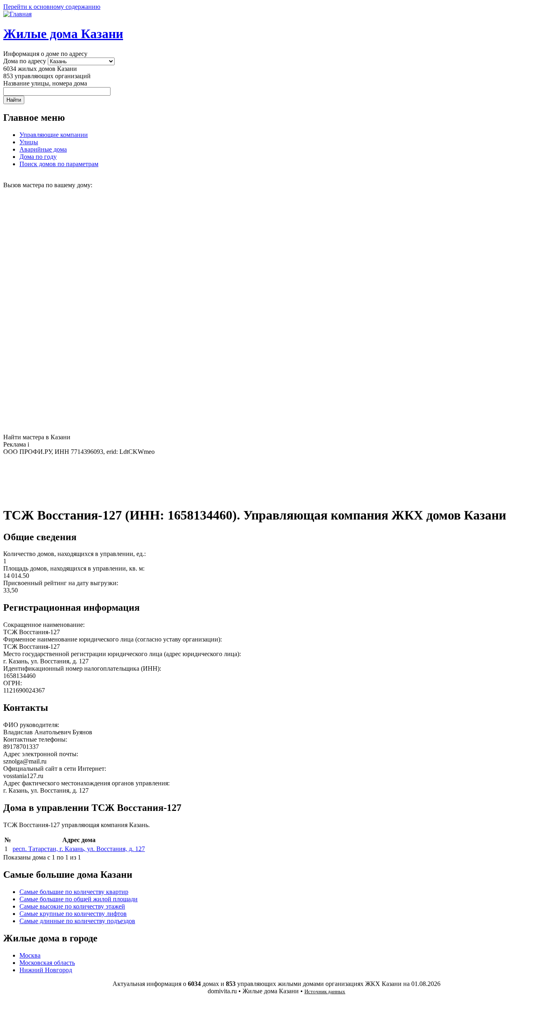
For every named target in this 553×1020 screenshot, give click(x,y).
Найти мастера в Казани (36, 437)
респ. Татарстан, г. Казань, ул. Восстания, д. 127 (79, 848)
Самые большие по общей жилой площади (78, 899)
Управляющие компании (53, 134)
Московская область (47, 962)
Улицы (28, 142)
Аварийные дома (43, 149)
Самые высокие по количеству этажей (72, 906)
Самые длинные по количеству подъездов (77, 920)
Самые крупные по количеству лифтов (73, 913)
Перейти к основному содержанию (51, 6)
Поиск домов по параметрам (58, 163)
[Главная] (17, 14)
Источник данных (324, 991)
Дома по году (38, 156)
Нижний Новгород (45, 970)
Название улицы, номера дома (45, 83)
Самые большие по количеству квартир (73, 891)
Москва (29, 955)
